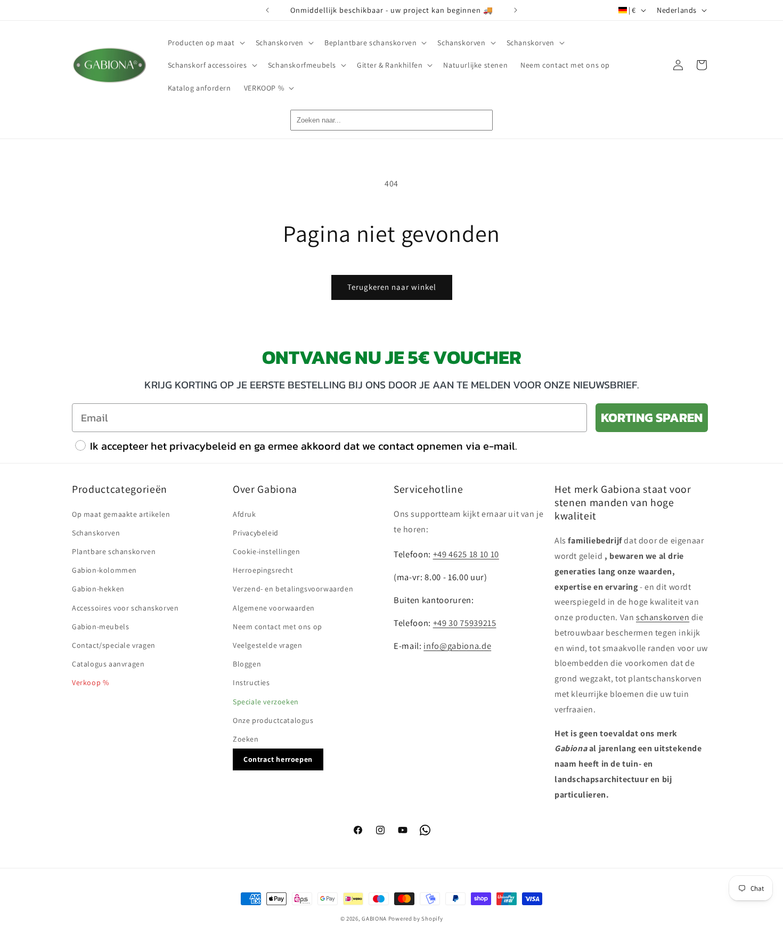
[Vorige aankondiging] (267, 10)
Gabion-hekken (98, 589)
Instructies (251, 682)
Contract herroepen (278, 759)
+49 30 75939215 (464, 623)
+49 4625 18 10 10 (466, 554)
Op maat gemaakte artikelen (121, 514)
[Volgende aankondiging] (515, 10)
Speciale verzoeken (266, 701)
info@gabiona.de (457, 646)
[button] (205, 42)
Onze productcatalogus (273, 720)
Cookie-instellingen (266, 551)
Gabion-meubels (100, 626)
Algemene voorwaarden (274, 608)
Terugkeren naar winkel (391, 287)
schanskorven (662, 617)
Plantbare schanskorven (114, 551)
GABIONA (374, 918)
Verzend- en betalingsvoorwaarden (293, 589)
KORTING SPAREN (652, 417)
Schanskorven (96, 533)
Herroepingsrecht (263, 570)
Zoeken (246, 739)
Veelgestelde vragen (267, 645)
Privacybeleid (256, 533)
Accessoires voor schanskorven (125, 608)
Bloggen (247, 664)
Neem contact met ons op (277, 626)
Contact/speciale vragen (114, 645)
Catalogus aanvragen (108, 664)
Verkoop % (90, 682)
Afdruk (244, 514)
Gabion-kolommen (104, 570)
